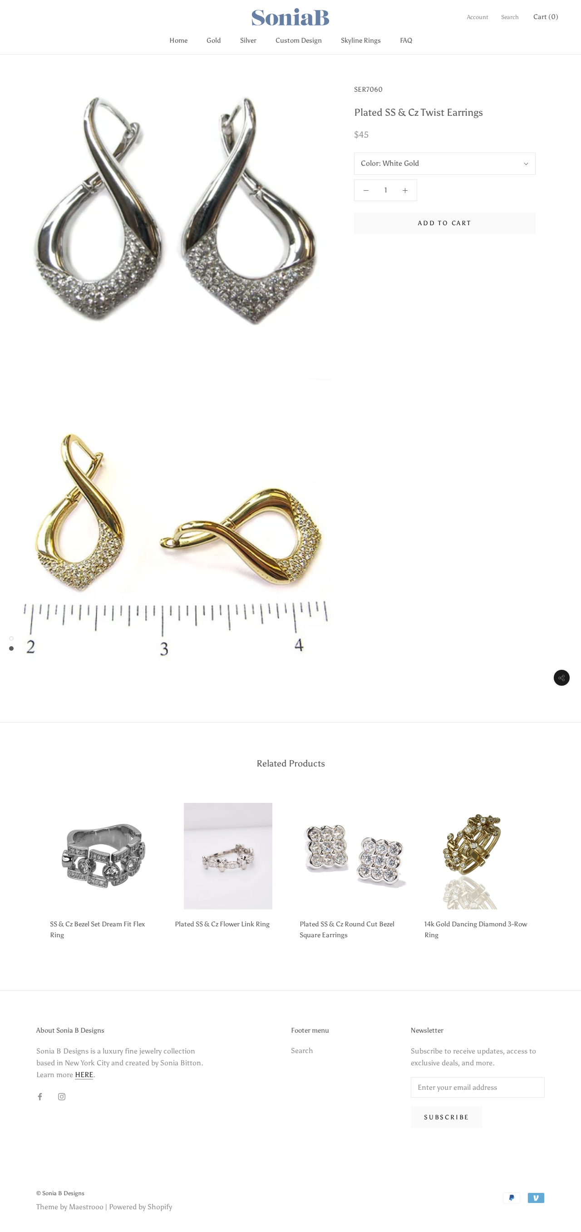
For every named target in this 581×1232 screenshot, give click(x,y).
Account (477, 17)
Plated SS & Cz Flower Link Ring (222, 924)
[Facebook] (40, 1096)
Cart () (545, 17)
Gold (214, 40)
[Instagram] (61, 1096)
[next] (552, 868)
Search (510, 17)
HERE (84, 1074)
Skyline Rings (361, 40)
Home (178, 40)
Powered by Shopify (140, 1206)
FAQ (406, 40)
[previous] (28, 868)
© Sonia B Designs (60, 1193)
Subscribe (446, 1117)
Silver (248, 40)
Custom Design (299, 40)
